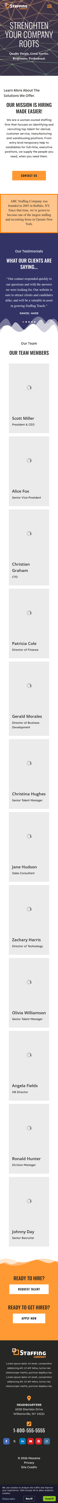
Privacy (29, 1462)
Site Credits (29, 1467)
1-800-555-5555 (29, 1430)
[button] (49, 6)
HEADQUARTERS (29, 1404)
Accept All (49, 1498)
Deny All (29, 1498)
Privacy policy (8, 1498)
